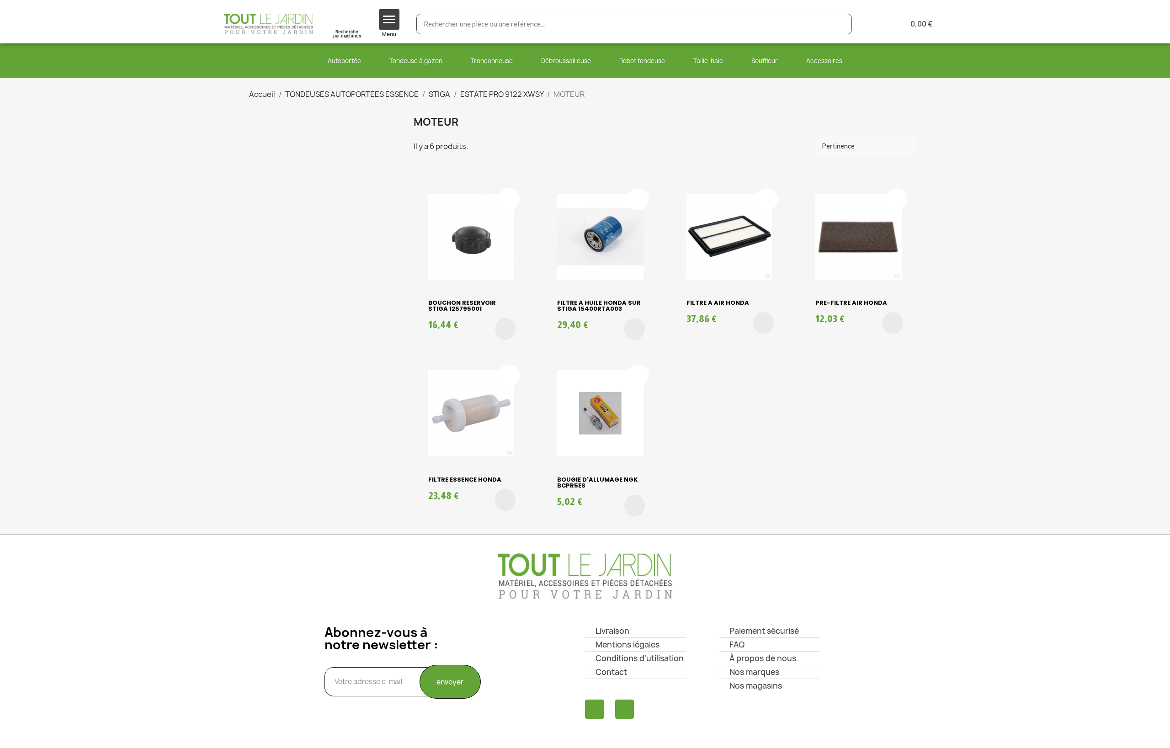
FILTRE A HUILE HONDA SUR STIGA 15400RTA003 (599, 305)
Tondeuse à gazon (415, 61)
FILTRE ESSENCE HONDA (464, 479)
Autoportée (344, 61)
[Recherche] (841, 24)
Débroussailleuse (566, 61)
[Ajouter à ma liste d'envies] (509, 199)
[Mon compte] (873, 24)
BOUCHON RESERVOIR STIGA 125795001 (462, 305)
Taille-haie (708, 61)
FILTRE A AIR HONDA (717, 302)
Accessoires (824, 61)
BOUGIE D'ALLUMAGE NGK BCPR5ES (597, 482)
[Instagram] (624, 709)
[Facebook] (594, 709)
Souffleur (764, 61)
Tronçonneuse (492, 61)
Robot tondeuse (642, 61)
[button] (505, 329)
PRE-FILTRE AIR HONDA (851, 302)
